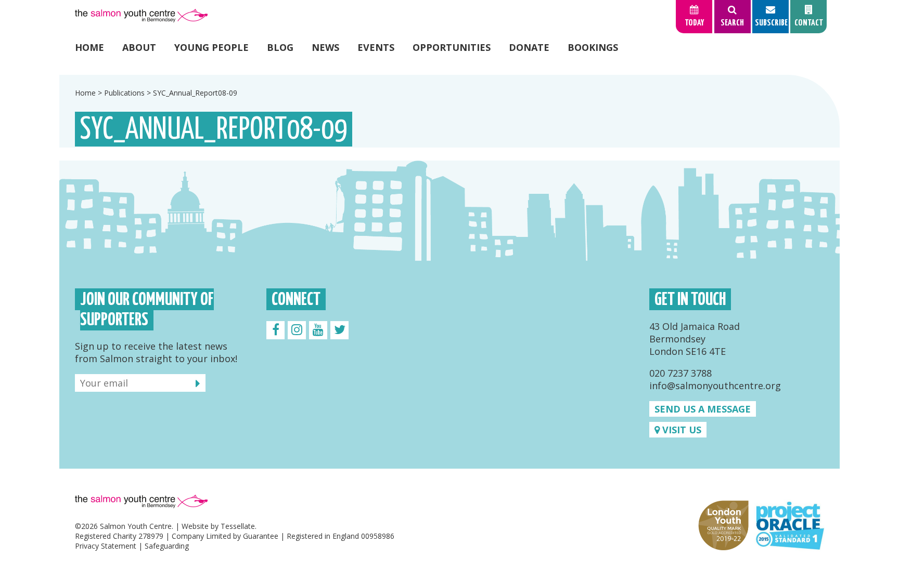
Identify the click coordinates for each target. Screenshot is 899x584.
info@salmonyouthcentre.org (715, 385)
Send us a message (702, 409)
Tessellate (238, 526)
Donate (529, 47)
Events (375, 47)
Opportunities (452, 47)
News (325, 47)
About (139, 47)
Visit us (680, 429)
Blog (280, 47)
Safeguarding (167, 546)
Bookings (593, 47)
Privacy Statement (105, 546)
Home (89, 47)
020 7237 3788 (680, 373)
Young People (211, 47)
